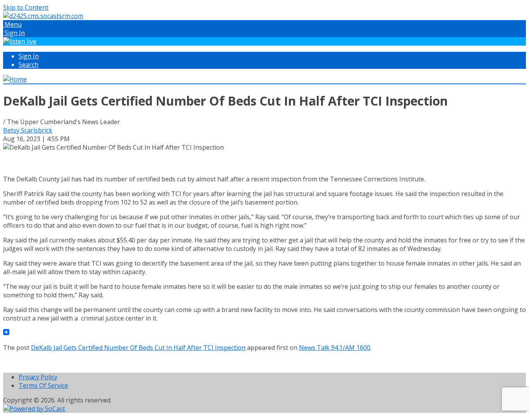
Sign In (29, 56)
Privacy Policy (38, 377)
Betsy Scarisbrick (27, 130)
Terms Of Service (43, 385)
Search (28, 64)
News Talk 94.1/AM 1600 (334, 347)
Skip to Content (25, 7)
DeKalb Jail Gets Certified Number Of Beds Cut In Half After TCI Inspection (138, 347)
